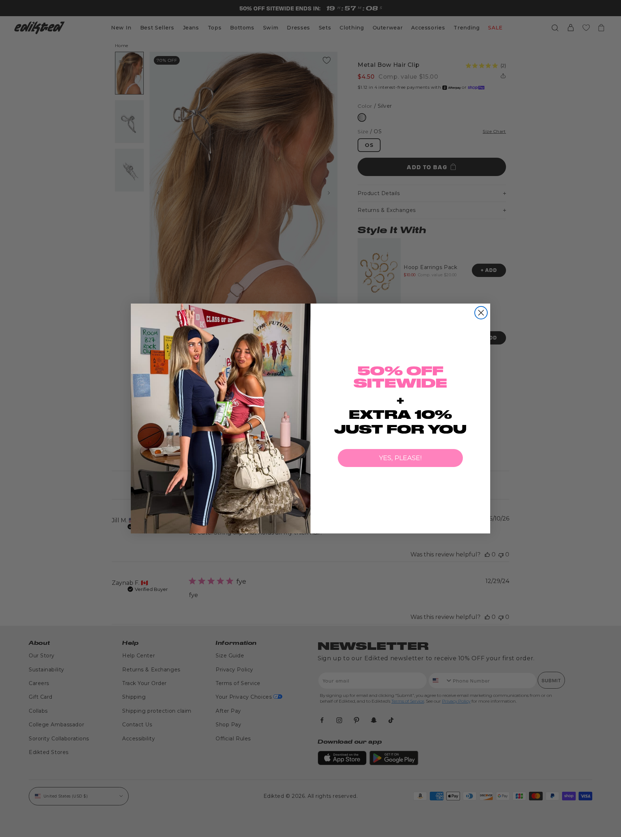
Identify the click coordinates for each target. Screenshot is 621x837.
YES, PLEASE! (400, 458)
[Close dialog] (481, 312)
